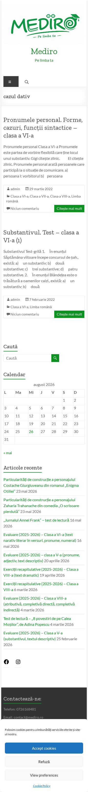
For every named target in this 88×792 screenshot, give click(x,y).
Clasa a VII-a (39, 196)
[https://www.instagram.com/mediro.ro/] (18, 663)
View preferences (44, 775)
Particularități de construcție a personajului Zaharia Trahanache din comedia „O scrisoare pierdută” (41, 505)
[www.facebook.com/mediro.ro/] (6, 663)
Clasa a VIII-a (60, 196)
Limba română (41, 307)
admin (15, 189)
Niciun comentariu (25, 208)
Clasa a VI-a (19, 196)
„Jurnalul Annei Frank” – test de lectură (36, 520)
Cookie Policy (41, 786)
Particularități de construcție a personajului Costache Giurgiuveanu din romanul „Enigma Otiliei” (41, 485)
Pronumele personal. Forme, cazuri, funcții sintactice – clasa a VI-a (43, 127)
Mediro (44, 51)
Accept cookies (44, 748)
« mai (7, 452)
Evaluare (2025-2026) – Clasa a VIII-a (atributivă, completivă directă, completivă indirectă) (39, 604)
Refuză (44, 761)
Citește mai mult (69, 208)
